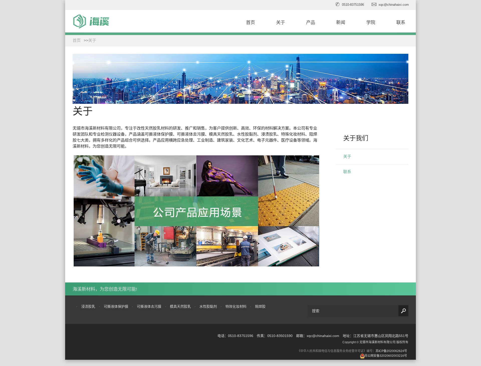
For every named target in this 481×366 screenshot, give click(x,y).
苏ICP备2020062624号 (391, 351)
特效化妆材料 (236, 306)
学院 (370, 22)
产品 (310, 22)
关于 (280, 22)
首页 (250, 22)
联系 (400, 22)
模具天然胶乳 (180, 306)
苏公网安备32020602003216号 (386, 355)
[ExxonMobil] (88, 339)
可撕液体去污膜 (149, 306)
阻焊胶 (260, 306)
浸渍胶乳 (88, 306)
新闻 (340, 22)
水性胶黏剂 (208, 306)
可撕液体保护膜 (116, 306)
